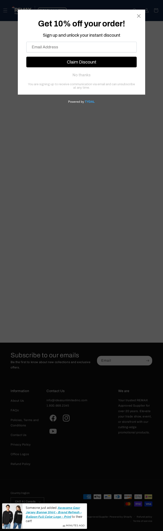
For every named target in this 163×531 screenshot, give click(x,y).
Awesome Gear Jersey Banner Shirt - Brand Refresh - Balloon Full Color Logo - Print (54, 512)
